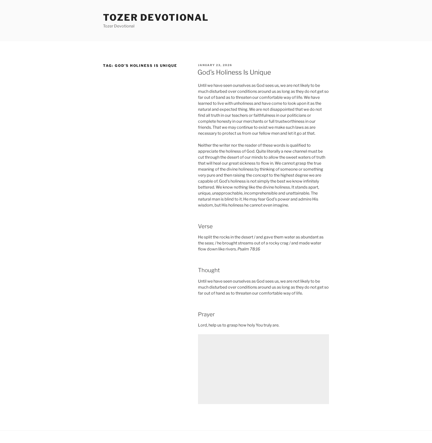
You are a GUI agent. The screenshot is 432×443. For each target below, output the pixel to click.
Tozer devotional (156, 17)
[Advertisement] (263, 369)
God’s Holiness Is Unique (234, 72)
